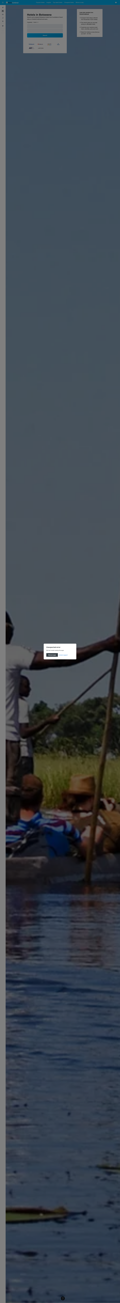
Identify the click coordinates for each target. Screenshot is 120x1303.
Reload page (52, 655)
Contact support (63, 655)
